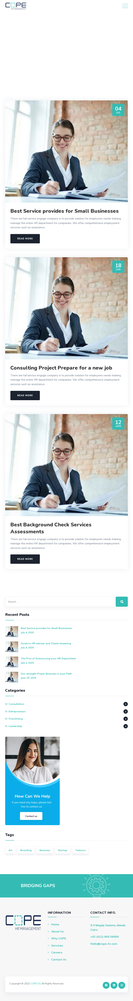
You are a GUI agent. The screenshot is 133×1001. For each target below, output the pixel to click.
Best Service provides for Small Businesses (64, 211)
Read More (25, 238)
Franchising (16, 718)
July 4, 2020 (27, 632)
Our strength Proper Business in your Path (46, 673)
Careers (56, 952)
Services (57, 945)
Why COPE (58, 938)
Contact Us (58, 959)
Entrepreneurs (17, 711)
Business (44, 850)
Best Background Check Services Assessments (50, 528)
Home (55, 924)
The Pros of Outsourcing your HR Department (48, 658)
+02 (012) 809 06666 (104, 936)
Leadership (15, 726)
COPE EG (35, 983)
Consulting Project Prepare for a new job (61, 367)
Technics (80, 850)
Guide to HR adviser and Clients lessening (46, 643)
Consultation (16, 704)
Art (10, 850)
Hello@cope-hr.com (103, 943)
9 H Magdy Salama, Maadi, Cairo (108, 927)
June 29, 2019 (28, 677)
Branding (26, 850)
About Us (57, 931)
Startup (62, 850)
